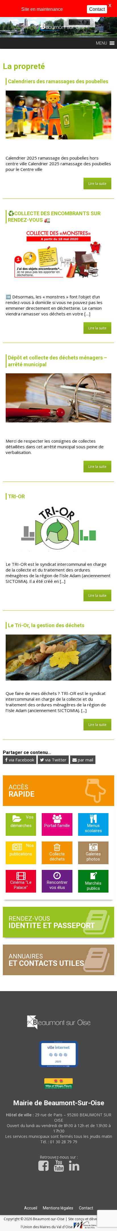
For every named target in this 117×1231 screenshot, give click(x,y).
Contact (86, 1208)
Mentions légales (58, 1208)
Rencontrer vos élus (57, 885)
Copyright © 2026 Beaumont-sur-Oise (34, 1219)
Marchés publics (93, 886)
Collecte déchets (57, 856)
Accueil (30, 1208)
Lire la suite (97, 183)
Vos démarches (22, 821)
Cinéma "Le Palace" (21, 885)
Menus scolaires (93, 828)
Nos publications (22, 850)
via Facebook (21, 760)
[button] (75, 22)
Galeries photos (93, 856)
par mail (85, 760)
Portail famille (57, 825)
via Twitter (55, 760)
